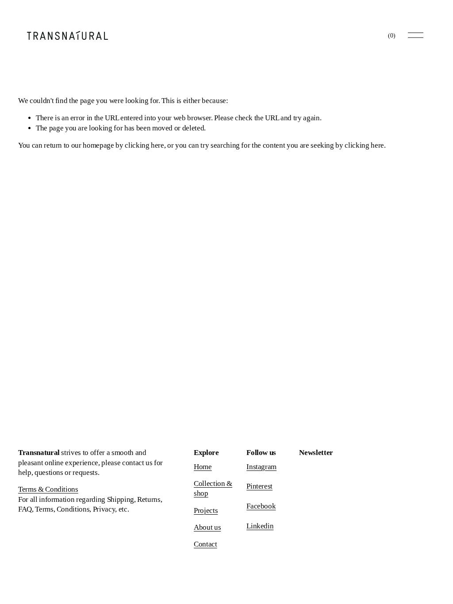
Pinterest (259, 486)
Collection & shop (213, 488)
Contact (205, 544)
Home (203, 467)
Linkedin (259, 526)
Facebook (261, 506)
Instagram (261, 467)
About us (207, 527)
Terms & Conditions (48, 489)
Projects (206, 510)
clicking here (144, 145)
